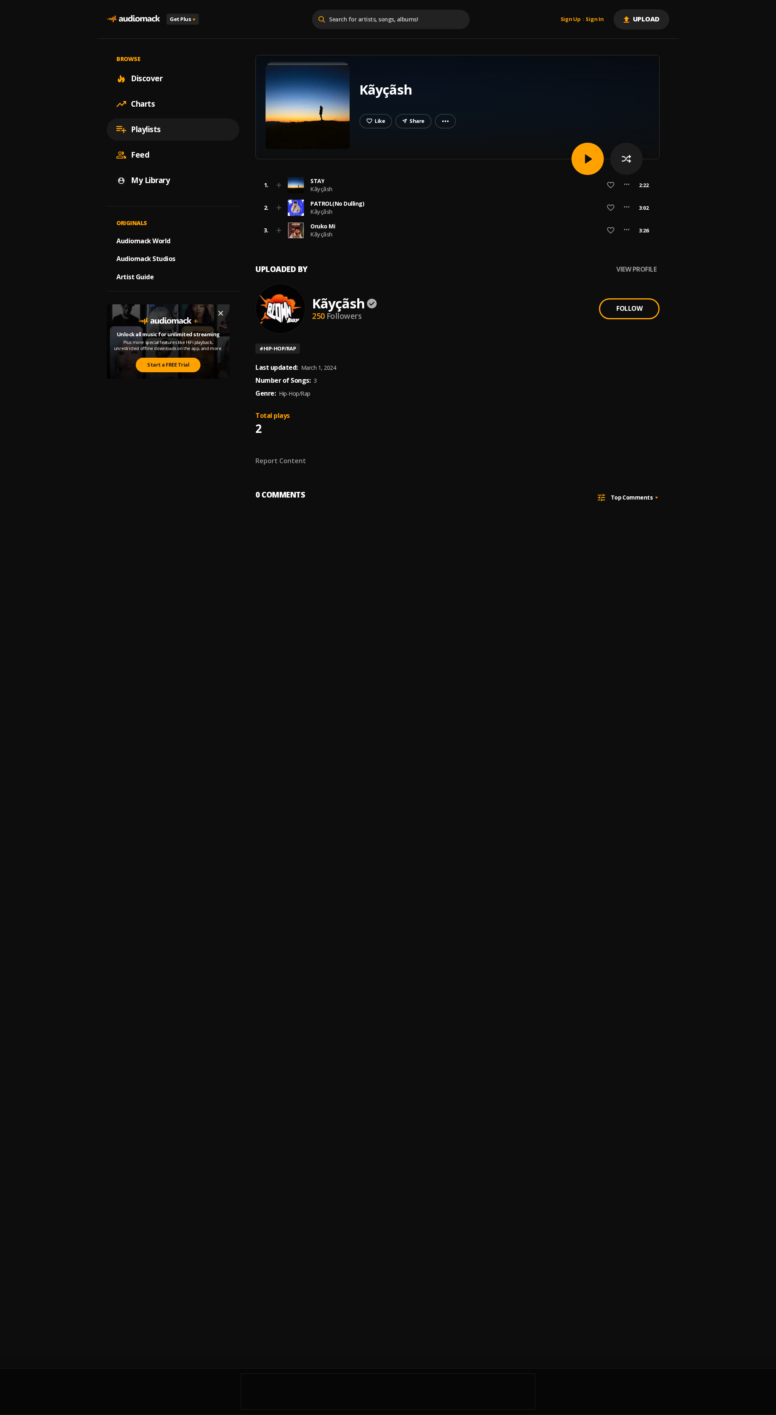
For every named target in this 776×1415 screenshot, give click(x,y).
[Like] (610, 185)
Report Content (280, 460)
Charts (143, 104)
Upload (646, 19)
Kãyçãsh (321, 189)
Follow (629, 308)
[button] (455, 185)
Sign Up (571, 19)
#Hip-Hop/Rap (277, 348)
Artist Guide (135, 276)
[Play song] (587, 159)
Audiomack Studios (145, 258)
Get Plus (183, 19)
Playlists (146, 129)
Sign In (594, 19)
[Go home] (133, 19)
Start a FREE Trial (168, 364)
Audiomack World (143, 240)
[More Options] (626, 185)
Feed (140, 155)
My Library (150, 180)
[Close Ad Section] (221, 313)
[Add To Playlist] (278, 185)
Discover (146, 78)
